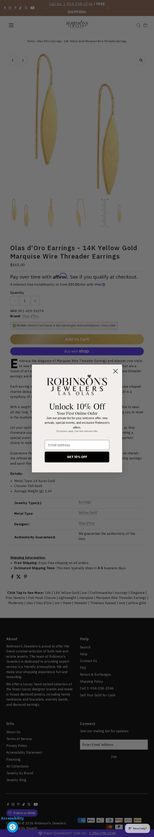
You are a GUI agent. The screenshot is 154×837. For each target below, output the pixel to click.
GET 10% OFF (77, 457)
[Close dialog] (115, 371)
